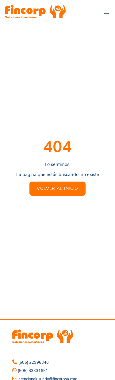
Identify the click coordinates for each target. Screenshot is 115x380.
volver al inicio (57, 188)
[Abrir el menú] (106, 12)
